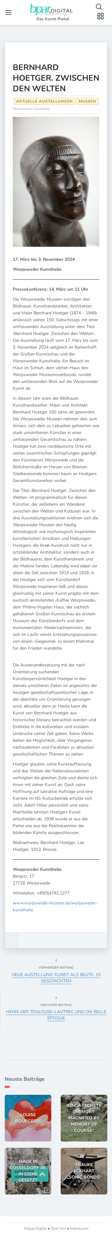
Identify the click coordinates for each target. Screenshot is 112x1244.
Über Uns (58, 1228)
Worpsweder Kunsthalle (31, 109)
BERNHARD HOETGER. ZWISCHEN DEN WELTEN (56, 78)
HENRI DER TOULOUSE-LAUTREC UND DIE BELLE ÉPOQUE (56, 1015)
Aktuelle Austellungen (44, 101)
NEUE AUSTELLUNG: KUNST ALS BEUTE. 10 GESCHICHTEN (56, 978)
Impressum (78, 1228)
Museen (87, 101)
